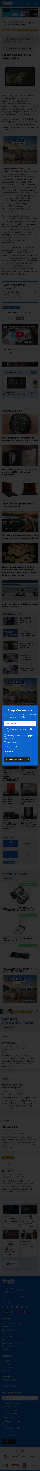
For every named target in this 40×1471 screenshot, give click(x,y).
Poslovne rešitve (13, 742)
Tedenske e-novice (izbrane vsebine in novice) (19, 730)
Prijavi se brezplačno (14, 759)
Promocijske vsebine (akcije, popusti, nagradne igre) (19, 736)
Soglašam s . (16, 747)
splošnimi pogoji (20, 747)
